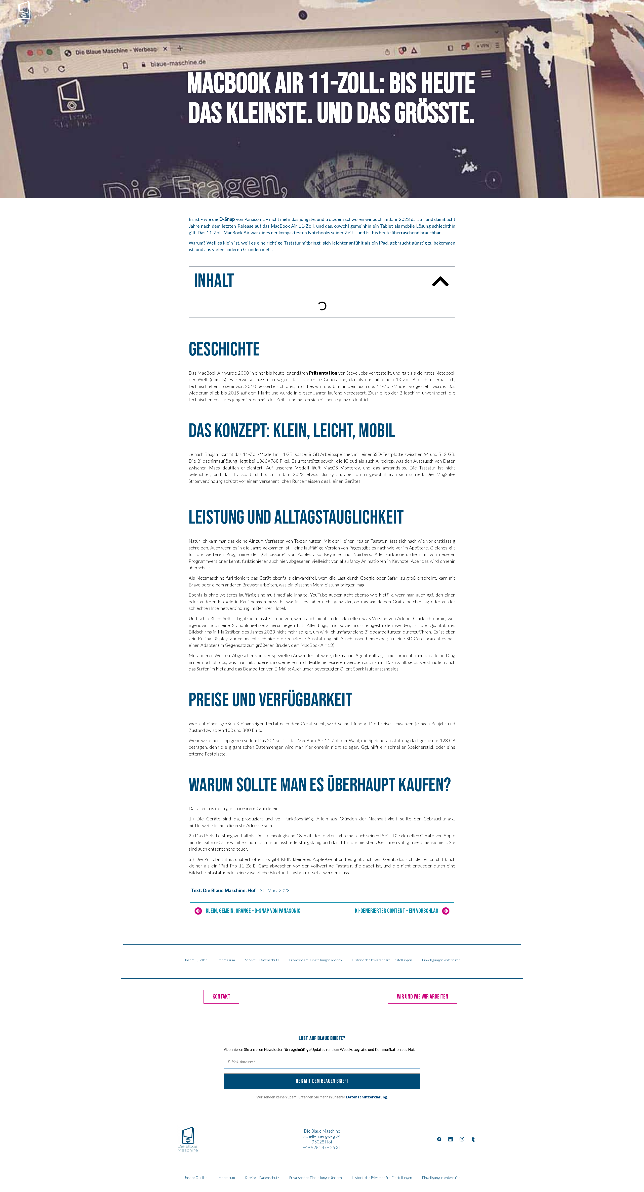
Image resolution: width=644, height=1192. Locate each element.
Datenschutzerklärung (366, 1097)
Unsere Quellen (195, 960)
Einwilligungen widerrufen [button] (441, 960)
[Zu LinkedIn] (451, 1139)
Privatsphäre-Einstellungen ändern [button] (315, 960)
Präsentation (323, 373)
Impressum (226, 960)
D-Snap (227, 219)
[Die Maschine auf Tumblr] (473, 1139)
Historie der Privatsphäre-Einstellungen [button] (382, 960)
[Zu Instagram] (462, 1139)
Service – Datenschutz (262, 960)
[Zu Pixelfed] (439, 1139)
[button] (440, 281)
